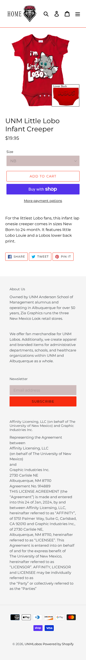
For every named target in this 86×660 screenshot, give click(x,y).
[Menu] (77, 13)
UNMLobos (33, 644)
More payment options (43, 201)
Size (9, 152)
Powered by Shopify (58, 644)
